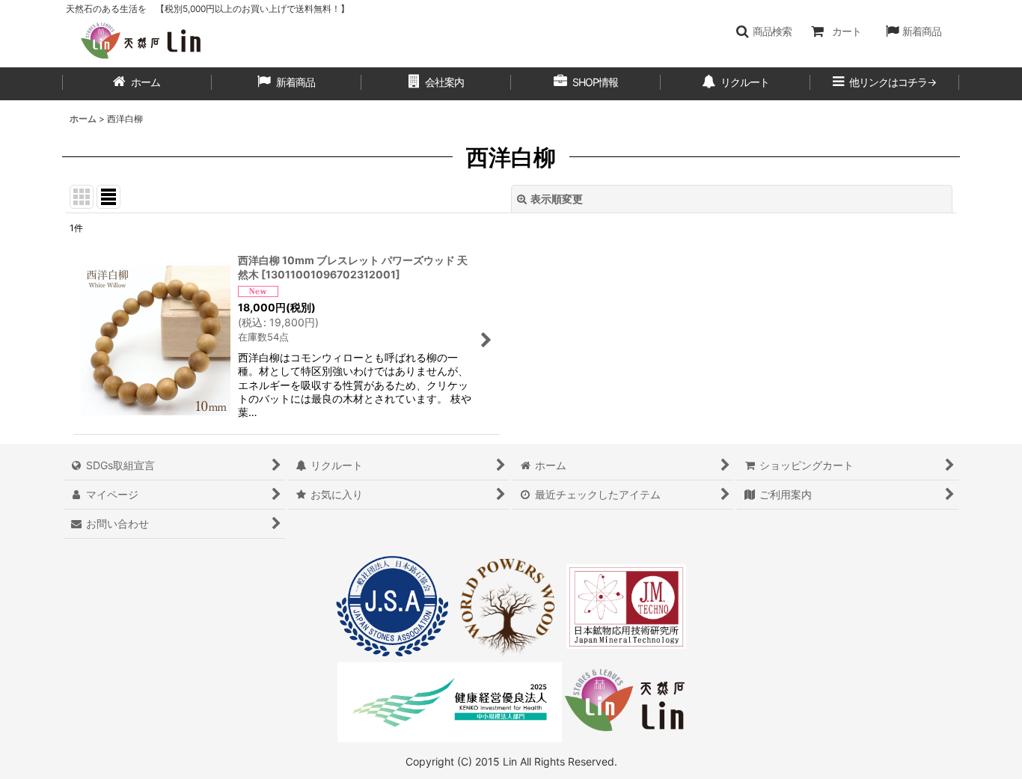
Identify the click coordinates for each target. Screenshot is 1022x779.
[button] (763, 31)
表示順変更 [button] (556, 198)
